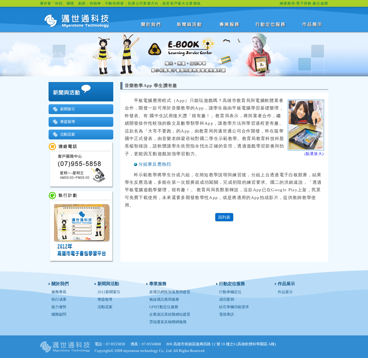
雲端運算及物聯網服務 (168, 322)
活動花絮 (67, 134)
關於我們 (151, 24)
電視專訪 (226, 314)
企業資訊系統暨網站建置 (169, 314)
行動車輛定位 (230, 292)
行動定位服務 (271, 24)
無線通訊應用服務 (164, 299)
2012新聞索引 (108, 292)
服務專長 (58, 292)
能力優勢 (58, 307)
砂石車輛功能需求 (234, 307)
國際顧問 (58, 314)
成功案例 (226, 299)
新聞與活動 (190, 24)
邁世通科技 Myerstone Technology (76, 20)
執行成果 (58, 299)
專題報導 (67, 122)
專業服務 (230, 24)
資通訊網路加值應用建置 (169, 292)
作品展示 (312, 24)
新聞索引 (67, 109)
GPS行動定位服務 (163, 307)
